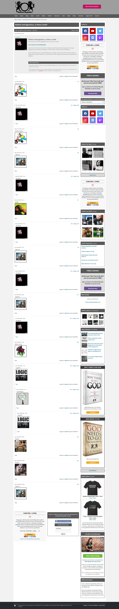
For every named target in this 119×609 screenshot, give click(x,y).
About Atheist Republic (92, 6)
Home (16, 15)
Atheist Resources (86, 243)
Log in (16, 30)
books (94, 584)
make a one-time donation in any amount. (30, 538)
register (21, 30)
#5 (78, 152)
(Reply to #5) (76, 176)
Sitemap (85, 605)
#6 (71, 176)
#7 (78, 200)
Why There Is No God (92, 367)
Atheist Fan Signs (86, 144)
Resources (57, 15)
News (32, 15)
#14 (71, 365)
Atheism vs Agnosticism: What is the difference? (94, 350)
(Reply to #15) (76, 413)
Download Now (92, 93)
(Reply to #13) (76, 365)
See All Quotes (95, 310)
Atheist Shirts (85, 476)
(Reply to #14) (76, 389)
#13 (78, 342)
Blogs (27, 15)
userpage (40, 70)
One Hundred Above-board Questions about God (95, 334)
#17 (78, 436)
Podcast (50, 15)
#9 (78, 247)
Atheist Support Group (88, 251)
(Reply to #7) (76, 223)
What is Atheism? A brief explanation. (95, 338)
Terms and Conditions (93, 605)
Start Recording (92, 556)
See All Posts (94, 329)
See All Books (92, 470)
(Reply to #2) (76, 105)
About (74, 15)
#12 (71, 318)
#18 (78, 460)
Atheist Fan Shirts (86, 211)
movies (83, 585)
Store (63, 15)
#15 (71, 389)
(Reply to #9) (76, 271)
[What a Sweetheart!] (87, 170)
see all (95, 243)
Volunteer (80, 15)
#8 (71, 223)
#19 (78, 484)
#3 (71, 105)
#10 (71, 271)
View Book (93, 412)
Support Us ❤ (89, 15)
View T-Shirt (92, 498)
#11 (78, 294)
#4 (78, 129)
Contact (97, 15)
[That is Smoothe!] (87, 157)
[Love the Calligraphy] (98, 157)
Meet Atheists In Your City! (89, 263)
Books (68, 15)
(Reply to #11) (76, 318)
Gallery (43, 15)
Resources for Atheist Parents (90, 260)
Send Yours (93, 175)
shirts (98, 584)
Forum (21, 15)
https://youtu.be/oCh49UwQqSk (37, 44)
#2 (78, 81)
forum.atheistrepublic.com (92, 302)
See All (94, 144)
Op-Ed (37, 15)
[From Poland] (98, 170)
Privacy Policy (102, 605)
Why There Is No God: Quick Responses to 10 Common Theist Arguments (95, 345)
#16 (71, 413)
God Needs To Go (93, 419)
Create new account (63, 525)
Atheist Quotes (86, 310)
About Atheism (85, 329)
